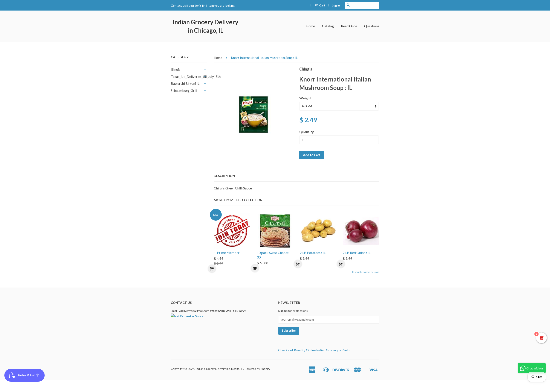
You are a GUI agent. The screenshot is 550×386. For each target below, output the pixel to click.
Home (310, 26)
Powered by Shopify (257, 369)
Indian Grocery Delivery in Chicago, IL (205, 26)
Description (224, 176)
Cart (322, 5)
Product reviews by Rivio (365, 272)
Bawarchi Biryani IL (185, 83)
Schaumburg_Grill (184, 90)
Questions (371, 26)
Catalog (328, 26)
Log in (336, 5)
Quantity (306, 132)
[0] (541, 338)
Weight (305, 98)
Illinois (175, 69)
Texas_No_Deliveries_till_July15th (187, 76)
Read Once (349, 26)
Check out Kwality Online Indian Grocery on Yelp (314, 350)
